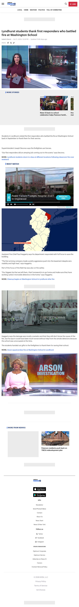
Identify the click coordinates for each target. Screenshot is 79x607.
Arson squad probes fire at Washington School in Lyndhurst (30, 350)
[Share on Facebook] (8, 43)
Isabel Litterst (6, 39)
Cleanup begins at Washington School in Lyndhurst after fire (30, 279)
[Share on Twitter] (11, 43)
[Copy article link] (14, 43)
